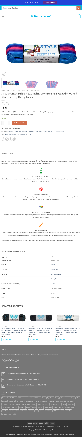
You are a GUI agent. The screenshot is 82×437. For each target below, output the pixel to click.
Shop (3, 90)
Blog (25, 427)
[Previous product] (7, 103)
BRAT (77, 398)
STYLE (30, 134)
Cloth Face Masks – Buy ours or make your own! (23, 373)
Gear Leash (53, 404)
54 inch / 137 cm (23, 398)
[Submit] (78, 8)
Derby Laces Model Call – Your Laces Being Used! (23, 379)
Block (52, 279)
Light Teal (14, 407)
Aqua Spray (50, 398)
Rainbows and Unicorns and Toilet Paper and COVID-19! (26, 385)
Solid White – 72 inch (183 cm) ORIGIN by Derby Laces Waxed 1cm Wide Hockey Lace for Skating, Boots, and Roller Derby (68, 331)
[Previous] (5, 52)
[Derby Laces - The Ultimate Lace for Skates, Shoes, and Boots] (41, 16)
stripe (6, 134)
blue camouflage (69, 398)
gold (59, 404)
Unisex (53, 264)
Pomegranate (48, 407)
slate (36, 411)
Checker (4, 401)
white (14, 414)
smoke (42, 411)
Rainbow (57, 279)
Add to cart (19, 123)
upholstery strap (7, 414)
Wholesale (65, 427)
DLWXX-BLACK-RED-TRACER (11, 404)
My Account (49, 427)
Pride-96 (61, 407)
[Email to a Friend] (10, 139)
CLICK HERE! (50, 3)
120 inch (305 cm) (33, 90)
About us (31, 427)
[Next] (76, 52)
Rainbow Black (69, 407)
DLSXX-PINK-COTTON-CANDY (65, 401)
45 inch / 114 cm (12, 398)
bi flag (57, 398)
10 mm (14, 134)
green (64, 404)
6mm (3, 398)
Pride (10, 134)
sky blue (31, 411)
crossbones (29, 401)
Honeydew (71, 404)
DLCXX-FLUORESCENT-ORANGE (44, 401)
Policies (57, 427)
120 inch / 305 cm (22, 134)
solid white (56, 411)
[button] (3, 16)
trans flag (68, 411)
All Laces (21, 90)
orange (34, 407)
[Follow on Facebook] (3, 360)
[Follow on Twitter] (10, 360)
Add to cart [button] (7, 339)
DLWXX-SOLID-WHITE (28, 404)
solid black (48, 411)
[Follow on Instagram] (7, 360)
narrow (28, 407)
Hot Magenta (6, 407)
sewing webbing (14, 411)
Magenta (21, 407)
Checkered (12, 401)
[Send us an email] (14, 360)
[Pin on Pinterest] (14, 139)
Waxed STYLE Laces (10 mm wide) (32, 131)
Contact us (40, 427)
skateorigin (23, 411)
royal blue (5, 411)
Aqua (43, 398)
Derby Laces (11, 90)
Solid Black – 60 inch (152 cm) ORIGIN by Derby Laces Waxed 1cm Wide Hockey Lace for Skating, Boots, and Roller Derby (40, 331)
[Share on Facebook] (3, 139)
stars (62, 411)
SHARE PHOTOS (17, 427)
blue (62, 398)
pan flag (40, 407)
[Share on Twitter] (7, 139)
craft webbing (20, 401)
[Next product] (3, 103)
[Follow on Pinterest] (17, 360)
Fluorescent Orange (42, 404)
